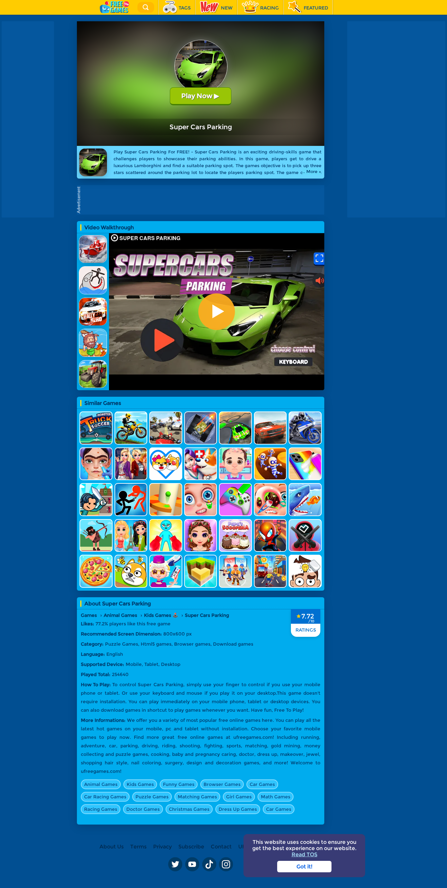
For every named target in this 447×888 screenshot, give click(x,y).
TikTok (209, 864)
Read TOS (304, 854)
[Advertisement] (202, 200)
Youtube (192, 864)
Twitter (175, 864)
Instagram (226, 864)
